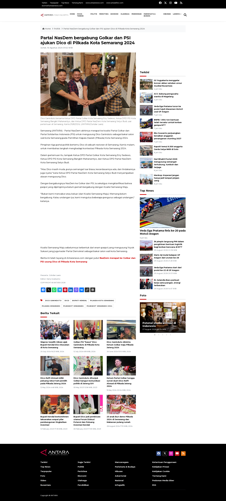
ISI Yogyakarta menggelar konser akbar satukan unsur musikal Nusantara (168, 83)
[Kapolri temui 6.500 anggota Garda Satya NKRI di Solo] (146, 150)
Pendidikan (137, 14)
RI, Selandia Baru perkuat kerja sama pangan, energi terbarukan (167, 283)
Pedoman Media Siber (163, 480)
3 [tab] (162, 334)
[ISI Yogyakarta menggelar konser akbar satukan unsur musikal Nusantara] (146, 84)
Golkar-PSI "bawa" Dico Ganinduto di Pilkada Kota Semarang (86, 345)
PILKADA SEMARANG (51, 306)
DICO (67, 300)
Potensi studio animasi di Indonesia (159, 324)
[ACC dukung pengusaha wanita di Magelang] (146, 97)
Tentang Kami (77, 3)
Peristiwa (103, 14)
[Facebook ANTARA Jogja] (160, 3)
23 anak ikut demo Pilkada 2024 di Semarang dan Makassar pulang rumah (120, 419)
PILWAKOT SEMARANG (73, 306)
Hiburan (167, 14)
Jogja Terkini (80, 15)
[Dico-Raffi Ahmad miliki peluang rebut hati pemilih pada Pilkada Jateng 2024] (55, 365)
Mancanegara (121, 462)
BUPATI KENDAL (79, 300)
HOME (72, 14)
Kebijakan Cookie (161, 471)
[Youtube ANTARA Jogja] (175, 3)
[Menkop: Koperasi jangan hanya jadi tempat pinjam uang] (146, 179)
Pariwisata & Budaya (150, 15)
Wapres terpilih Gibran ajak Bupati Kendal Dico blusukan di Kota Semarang (54, 345)
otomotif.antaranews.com (52, 6)
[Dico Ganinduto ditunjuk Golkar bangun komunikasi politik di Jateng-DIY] (88, 365)
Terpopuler (54, 3)
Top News (65, 3)
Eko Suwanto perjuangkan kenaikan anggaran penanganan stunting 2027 (167, 136)
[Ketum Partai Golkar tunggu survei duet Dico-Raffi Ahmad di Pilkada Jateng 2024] (121, 365)
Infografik (120, 485)
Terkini (44, 3)
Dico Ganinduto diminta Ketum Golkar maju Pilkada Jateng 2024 (120, 345)
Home (47, 29)
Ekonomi (114, 14)
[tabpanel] (163, 317)
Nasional (119, 480)
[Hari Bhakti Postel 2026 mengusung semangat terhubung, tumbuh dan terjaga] (146, 163)
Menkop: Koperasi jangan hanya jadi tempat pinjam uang (166, 178)
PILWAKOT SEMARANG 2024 (99, 306)
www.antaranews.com (95, 3)
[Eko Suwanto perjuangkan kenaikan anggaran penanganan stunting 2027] (146, 137)
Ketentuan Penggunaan (164, 462)
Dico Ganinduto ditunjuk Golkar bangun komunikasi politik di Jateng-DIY (87, 381)
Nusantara (45, 485)
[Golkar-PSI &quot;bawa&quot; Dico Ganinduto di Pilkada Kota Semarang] (88, 329)
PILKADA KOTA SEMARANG (102, 300)
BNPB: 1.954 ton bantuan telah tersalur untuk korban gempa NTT (168, 122)
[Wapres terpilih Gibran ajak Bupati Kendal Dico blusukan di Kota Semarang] (55, 329)
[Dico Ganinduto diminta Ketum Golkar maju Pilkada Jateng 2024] (121, 329)
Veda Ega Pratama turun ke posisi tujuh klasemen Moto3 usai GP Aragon (168, 109)
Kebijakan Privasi (160, 467)
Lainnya (176, 14)
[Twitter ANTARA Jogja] (165, 3)
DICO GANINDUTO (53, 300)
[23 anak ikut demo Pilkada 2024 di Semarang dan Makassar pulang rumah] (121, 404)
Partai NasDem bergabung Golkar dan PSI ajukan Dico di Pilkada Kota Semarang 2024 (104, 29)
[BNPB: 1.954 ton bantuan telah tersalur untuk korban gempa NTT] (146, 123)
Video (43, 480)
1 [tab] (155, 334)
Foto (143, 295)
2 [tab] (158, 334)
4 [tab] (166, 334)
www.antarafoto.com (114, 3)
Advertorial (120, 476)
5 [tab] (170, 334)
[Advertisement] (88, 224)
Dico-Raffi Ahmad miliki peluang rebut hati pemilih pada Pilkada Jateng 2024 (53, 381)
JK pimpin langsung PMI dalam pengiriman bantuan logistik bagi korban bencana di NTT (169, 244)
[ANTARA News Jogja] (54, 15)
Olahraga (125, 14)
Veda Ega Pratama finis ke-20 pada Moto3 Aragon (163, 232)
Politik (94, 14)
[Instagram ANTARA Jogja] (170, 3)
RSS (154, 485)
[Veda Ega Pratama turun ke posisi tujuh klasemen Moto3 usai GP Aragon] (146, 110)
